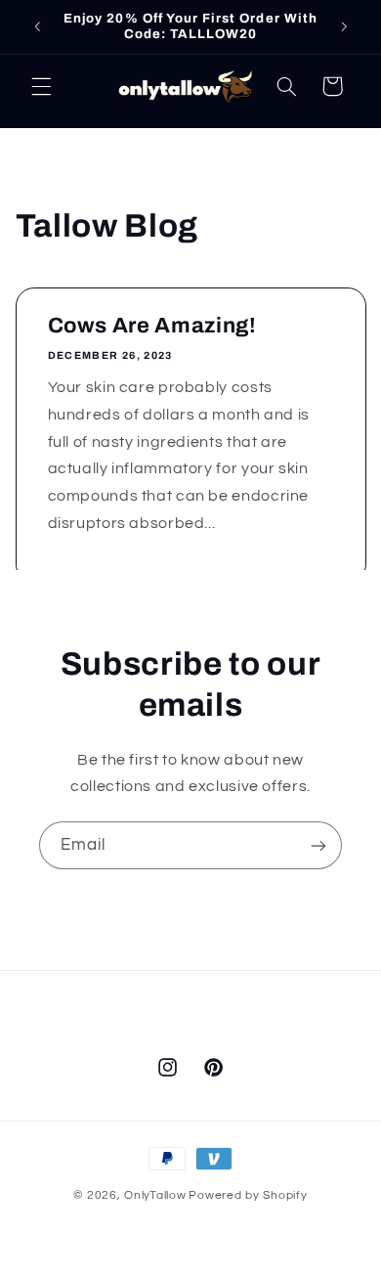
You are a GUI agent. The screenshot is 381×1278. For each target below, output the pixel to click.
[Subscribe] (318, 845)
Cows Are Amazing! (151, 325)
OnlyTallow (155, 1195)
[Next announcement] (343, 26)
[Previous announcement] (37, 26)
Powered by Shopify (248, 1195)
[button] (41, 86)
